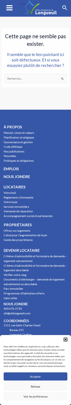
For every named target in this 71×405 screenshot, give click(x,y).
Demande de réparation (18, 211)
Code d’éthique (13, 146)
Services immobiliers (16, 206)
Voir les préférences (35, 396)
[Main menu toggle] (9, 8)
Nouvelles (10, 156)
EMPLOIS (11, 169)
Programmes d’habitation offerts (24, 293)
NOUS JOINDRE (17, 176)
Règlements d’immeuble (18, 197)
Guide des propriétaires (18, 239)
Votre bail (10, 192)
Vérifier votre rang (15, 274)
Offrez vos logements (17, 230)
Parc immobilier (13, 288)
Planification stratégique (19, 137)
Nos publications (14, 151)
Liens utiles (10, 298)
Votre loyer (11, 202)
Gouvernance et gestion (18, 142)
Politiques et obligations (19, 160)
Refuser (35, 386)
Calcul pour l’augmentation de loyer (25, 235)
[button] (65, 339)
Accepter (35, 376)
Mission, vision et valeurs (19, 132)
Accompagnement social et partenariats (28, 216)
